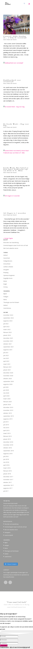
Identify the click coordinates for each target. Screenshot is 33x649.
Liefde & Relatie (8, 267)
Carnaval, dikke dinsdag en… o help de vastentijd (15, 37)
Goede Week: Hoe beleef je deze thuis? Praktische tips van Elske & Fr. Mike (16, 169)
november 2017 (8, 479)
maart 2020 (6, 399)
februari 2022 (7, 332)
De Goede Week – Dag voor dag (16, 124)
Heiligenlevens (7, 261)
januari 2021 (7, 370)
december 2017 (8, 476)
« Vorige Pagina (8, 238)
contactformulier (9, 577)
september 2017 (8, 485)
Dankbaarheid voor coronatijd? (12, 81)
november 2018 (8, 445)
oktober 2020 (7, 378)
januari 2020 (7, 404)
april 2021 (6, 361)
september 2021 (8, 347)
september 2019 (8, 416)
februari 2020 (7, 401)
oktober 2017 (7, 482)
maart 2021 (6, 364)
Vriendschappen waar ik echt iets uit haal (15, 245)
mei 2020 (6, 393)
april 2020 (6, 396)
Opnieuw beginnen (9, 275)
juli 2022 (5, 324)
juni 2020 (6, 390)
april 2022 (6, 326)
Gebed (5, 255)
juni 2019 (6, 425)
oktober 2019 (7, 413)
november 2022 (8, 315)
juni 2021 (6, 355)
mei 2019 (6, 427)
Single (5, 284)
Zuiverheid (6, 258)
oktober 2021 (7, 344)
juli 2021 (5, 352)
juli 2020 (5, 387)
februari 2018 (7, 471)
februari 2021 (7, 367)
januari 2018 (7, 474)
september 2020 (8, 381)
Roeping (5, 272)
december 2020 (8, 373)
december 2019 (8, 407)
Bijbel (5, 294)
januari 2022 (7, 335)
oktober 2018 (7, 448)
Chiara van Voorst (11, 39)
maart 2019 (6, 433)
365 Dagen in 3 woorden (14, 213)
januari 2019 (7, 439)
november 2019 (8, 410)
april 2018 (6, 465)
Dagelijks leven (7, 278)
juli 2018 (5, 456)
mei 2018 (6, 462)
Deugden (6, 269)
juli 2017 (5, 491)
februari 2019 (7, 436)
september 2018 (8, 450)
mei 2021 (6, 358)
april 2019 (6, 430)
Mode (5, 281)
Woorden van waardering (11, 242)
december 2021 (8, 338)
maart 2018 (6, 468)
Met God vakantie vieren (10, 248)
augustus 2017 (7, 488)
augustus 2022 (7, 321)
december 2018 (8, 442)
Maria (5, 299)
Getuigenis (7, 532)
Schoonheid (6, 264)
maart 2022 (6, 329)
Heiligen (5, 296)
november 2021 (8, 341)
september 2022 (8, 318)
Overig (5, 287)
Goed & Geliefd (9, 535)
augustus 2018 (7, 453)
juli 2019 (5, 422)
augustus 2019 (7, 419)
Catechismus (7, 308)
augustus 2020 (7, 384)
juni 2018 (6, 459)
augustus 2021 (7, 350)
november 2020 (8, 375)
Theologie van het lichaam (11, 302)
